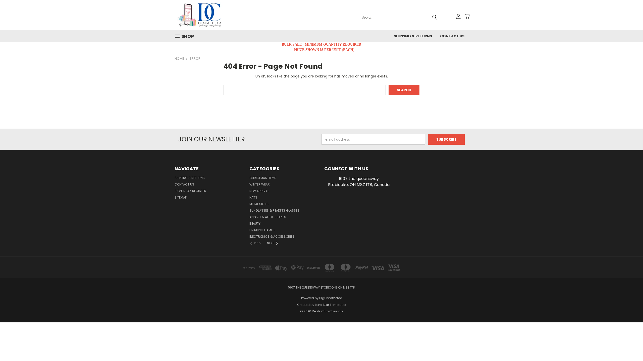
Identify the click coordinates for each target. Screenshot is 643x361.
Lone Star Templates (330, 305)
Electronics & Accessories (271, 236)
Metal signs (259, 204)
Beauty (254, 223)
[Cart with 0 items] (467, 16)
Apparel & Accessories (267, 217)
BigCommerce (330, 298)
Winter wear (259, 184)
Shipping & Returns (413, 36)
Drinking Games (262, 230)
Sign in (180, 191)
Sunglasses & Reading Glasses (274, 210)
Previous (630, 345)
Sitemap (181, 197)
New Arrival (259, 191)
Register (199, 191)
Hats (253, 197)
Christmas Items (262, 178)
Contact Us (452, 36)
